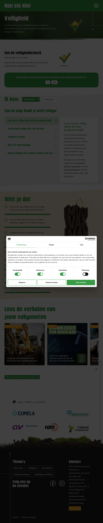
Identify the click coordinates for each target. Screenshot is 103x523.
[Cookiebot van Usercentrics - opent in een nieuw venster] (86, 239)
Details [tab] (51, 245)
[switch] (40, 274)
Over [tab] (81, 245)
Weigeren (22, 282)
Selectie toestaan (52, 282)
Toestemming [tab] (21, 245)
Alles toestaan (81, 282)
